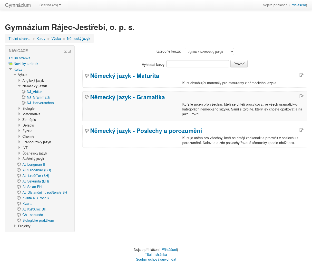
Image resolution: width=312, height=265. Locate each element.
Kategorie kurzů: (168, 51)
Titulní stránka (19, 57)
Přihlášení (298, 4)
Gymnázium (18, 4)
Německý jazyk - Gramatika (127, 97)
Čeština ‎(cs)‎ (48, 4)
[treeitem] (40, 57)
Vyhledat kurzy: (154, 64)
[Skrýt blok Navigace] (65, 51)
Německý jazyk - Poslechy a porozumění (146, 130)
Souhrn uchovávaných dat (156, 259)
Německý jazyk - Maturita (124, 75)
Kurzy (18, 69)
